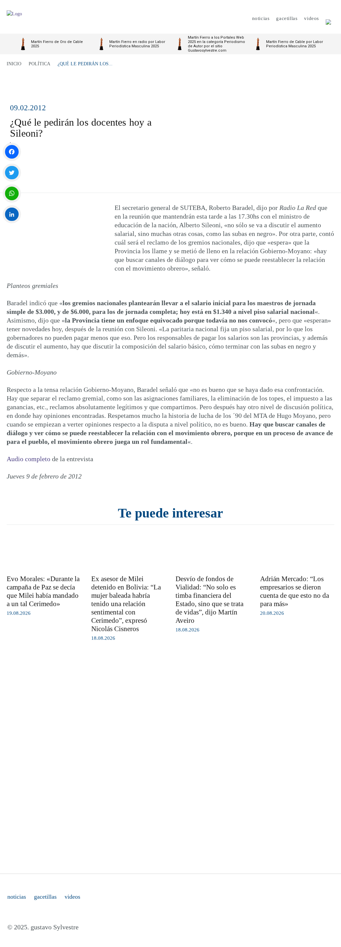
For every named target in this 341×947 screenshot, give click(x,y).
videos (72, 896)
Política (39, 63)
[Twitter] (11, 172)
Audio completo (28, 459)
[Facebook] (11, 151)
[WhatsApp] (11, 193)
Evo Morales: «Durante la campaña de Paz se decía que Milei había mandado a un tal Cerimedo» (43, 591)
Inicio (14, 63)
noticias (16, 896)
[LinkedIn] (11, 214)
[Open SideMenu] (328, 18)
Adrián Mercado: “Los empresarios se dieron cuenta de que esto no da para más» (294, 591)
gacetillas (45, 896)
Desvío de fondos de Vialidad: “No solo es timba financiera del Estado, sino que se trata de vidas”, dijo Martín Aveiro (209, 599)
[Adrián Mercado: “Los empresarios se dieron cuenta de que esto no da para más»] (297, 551)
